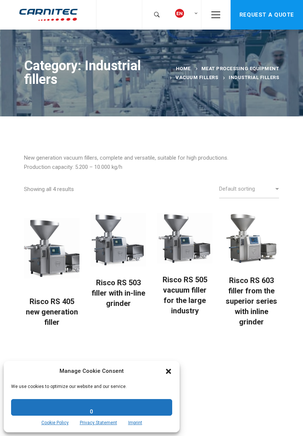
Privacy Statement (98, 422)
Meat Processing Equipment (240, 68)
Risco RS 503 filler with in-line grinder (118, 293)
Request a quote (266, 14)
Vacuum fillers (197, 77)
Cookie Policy (55, 422)
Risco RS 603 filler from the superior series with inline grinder (251, 301)
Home (183, 68)
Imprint (135, 422)
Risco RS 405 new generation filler (52, 312)
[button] (168, 371)
